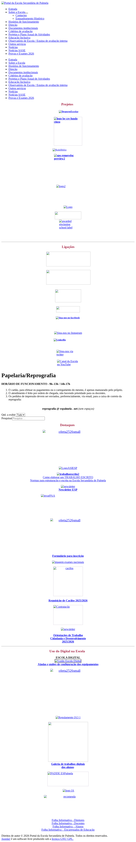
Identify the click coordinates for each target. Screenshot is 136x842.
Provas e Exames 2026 (21, 53)
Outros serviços (17, 44)
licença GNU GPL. (62, 838)
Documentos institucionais (23, 28)
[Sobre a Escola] (26, 13)
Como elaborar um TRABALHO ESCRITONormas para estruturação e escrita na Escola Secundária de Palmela (68, 479)
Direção (12, 24)
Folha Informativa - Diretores (68, 820)
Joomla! (5, 838)
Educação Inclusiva (19, 37)
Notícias (13, 47)
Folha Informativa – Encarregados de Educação (68, 829)
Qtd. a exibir (8, 414)
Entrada (12, 8)
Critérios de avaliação (20, 31)
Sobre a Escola (16, 12)
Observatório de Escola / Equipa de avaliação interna (37, 40)
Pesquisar (6, 418)
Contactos (21, 15)
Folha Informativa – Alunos (68, 826)
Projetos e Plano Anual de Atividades (29, 34)
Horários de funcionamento (23, 21)
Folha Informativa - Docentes (68, 823)
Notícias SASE (17, 50)
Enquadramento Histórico (30, 18)
